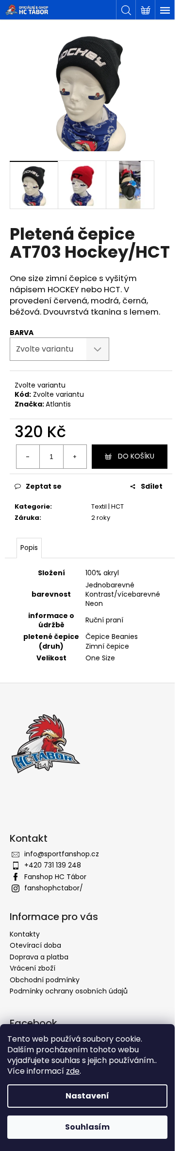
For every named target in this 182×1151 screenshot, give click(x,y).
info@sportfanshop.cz (61, 854)
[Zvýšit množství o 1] (74, 456)
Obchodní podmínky (45, 980)
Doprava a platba (39, 957)
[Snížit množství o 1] (28, 456)
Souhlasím (87, 1127)
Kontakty (25, 934)
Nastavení (87, 1095)
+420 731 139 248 (52, 865)
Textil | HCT (107, 506)
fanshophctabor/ (53, 888)
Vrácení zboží (32, 968)
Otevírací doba (35, 945)
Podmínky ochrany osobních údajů (69, 991)
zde (73, 1071)
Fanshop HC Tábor (55, 877)
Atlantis (58, 404)
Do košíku (136, 456)
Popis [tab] (29, 547)
